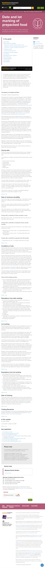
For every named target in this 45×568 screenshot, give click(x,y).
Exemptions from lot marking (10, 55)
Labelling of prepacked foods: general (24, 105)
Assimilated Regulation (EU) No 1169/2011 (11, 436)
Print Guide (37, 41)
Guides (14, 11)
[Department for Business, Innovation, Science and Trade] (7, 523)
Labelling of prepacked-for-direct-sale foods (15, 114)
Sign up (35, 45)
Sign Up (42, 7)
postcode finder (22, 488)
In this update (6, 60)
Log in (39, 7)
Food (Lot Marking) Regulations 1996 (11, 433)
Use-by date (6, 41)
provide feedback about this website (12, 482)
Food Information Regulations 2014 (10, 439)
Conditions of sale (7, 49)
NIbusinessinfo (39, 522)
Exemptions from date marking (10, 52)
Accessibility (34, 505)
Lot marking (6, 54)
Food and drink (20, 11)
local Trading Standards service (21, 527)
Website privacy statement (13, 505)
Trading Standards (7, 58)
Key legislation (6, 61)
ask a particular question (9, 479)
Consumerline (26, 555)
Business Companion (7, 11)
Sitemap (11, 507)
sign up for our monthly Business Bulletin (30, 532)
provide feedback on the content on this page (14, 480)
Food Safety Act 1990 (7, 432)
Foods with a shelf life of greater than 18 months (14, 47)
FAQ (3, 505)
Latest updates (39, 535)
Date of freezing (7, 57)
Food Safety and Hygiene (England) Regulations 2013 (14, 438)
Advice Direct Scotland (29, 554)
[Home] (9, 2)
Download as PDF (38, 43)
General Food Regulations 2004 (10, 434)
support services (18, 541)
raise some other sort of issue (10, 483)
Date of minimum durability (9, 43)
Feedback (4, 507)
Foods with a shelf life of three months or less (14, 44)
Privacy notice (25, 505)
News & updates (38, 536)
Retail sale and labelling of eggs (12, 268)
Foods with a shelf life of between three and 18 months (15, 46)
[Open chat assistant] (42, 565)
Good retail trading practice (10, 50)
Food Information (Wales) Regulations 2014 (12, 441)
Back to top (4, 194)
